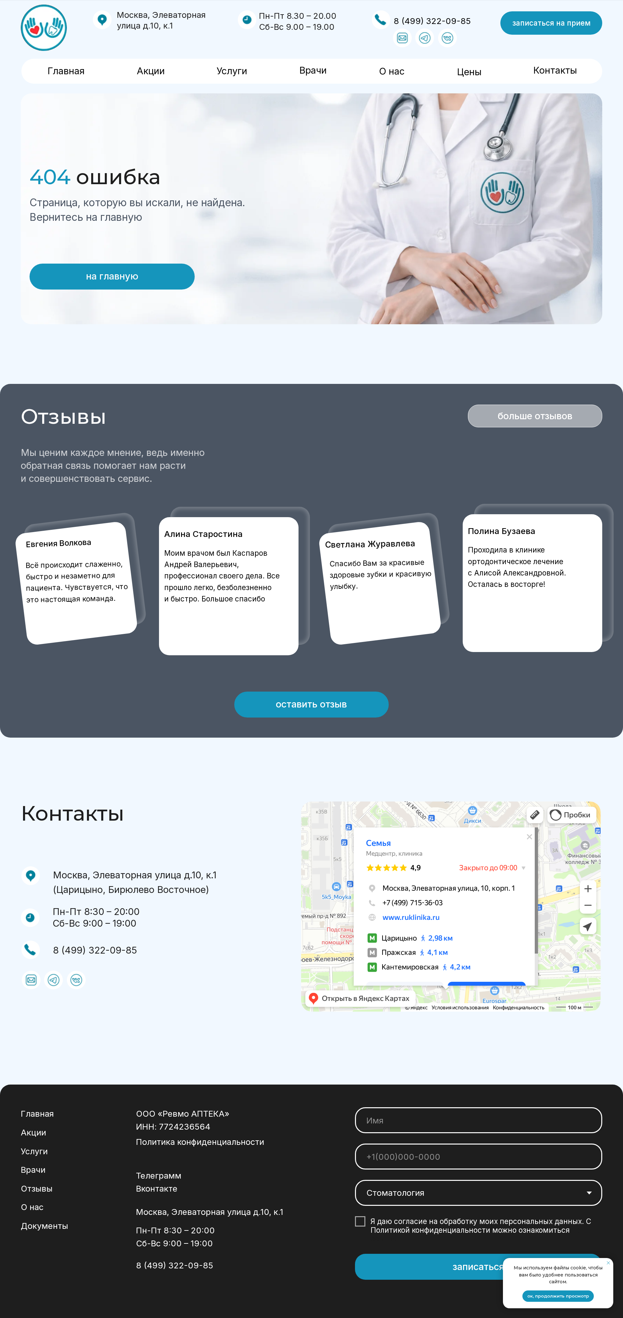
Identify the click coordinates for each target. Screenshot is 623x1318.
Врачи (313, 70)
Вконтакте (156, 1188)
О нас (392, 71)
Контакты (555, 70)
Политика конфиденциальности (200, 1142)
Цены (469, 71)
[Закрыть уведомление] (608, 1263)
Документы (44, 1226)
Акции (151, 71)
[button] (551, 23)
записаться (478, 1266)
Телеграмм (158, 1175)
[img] (44, 28)
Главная (66, 71)
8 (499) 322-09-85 (432, 21)
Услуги (231, 71)
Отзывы (37, 1188)
